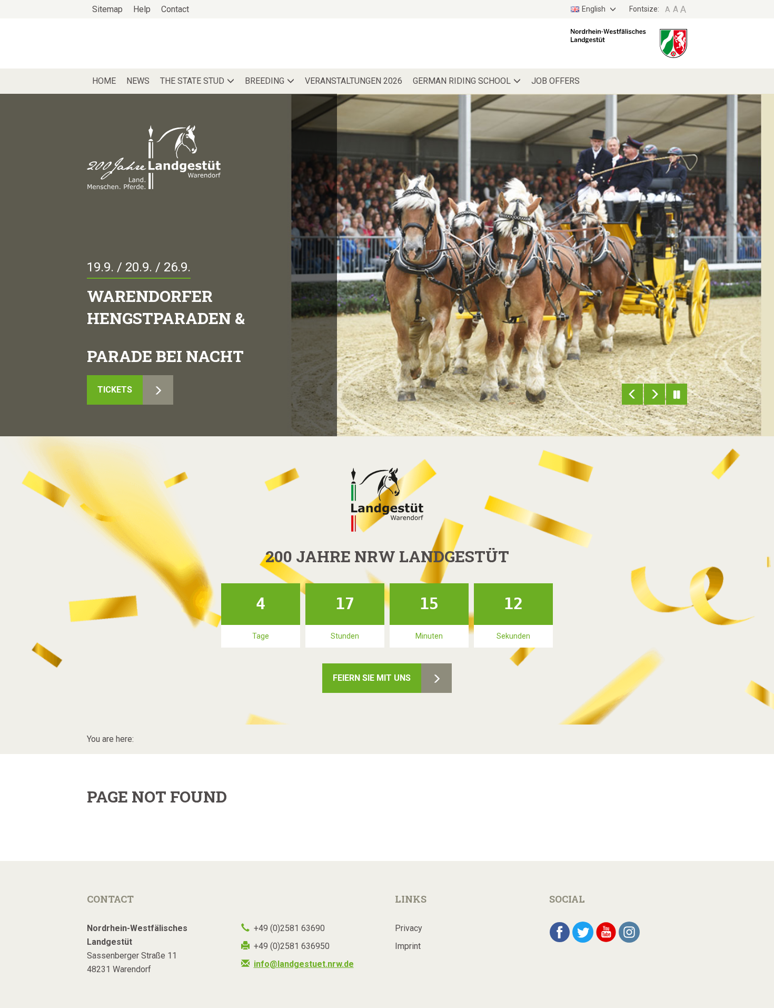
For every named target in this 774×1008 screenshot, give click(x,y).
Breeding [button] (264, 81)
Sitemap (107, 9)
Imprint (408, 946)
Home (104, 81)
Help (142, 9)
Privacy (408, 928)
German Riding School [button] (462, 81)
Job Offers (555, 81)
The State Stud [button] (192, 81)
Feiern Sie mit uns (372, 678)
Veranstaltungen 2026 (353, 81)
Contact (175, 9)
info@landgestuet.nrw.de (304, 964)
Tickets (114, 390)
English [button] (594, 9)
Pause (676, 394)
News (138, 81)
